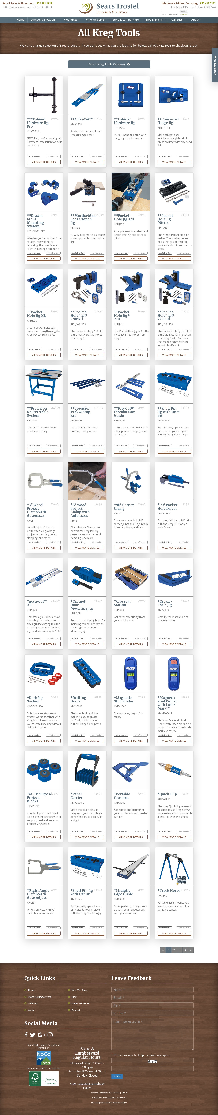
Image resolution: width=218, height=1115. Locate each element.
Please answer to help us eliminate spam (140, 1054)
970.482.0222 (208, 3)
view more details (44, 162)
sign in (124, 1093)
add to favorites (34, 156)
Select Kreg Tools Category (107, 64)
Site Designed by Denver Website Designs (109, 1102)
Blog (74, 996)
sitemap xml (105, 1093)
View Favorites (215, 65)
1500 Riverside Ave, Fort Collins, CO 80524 (27, 7)
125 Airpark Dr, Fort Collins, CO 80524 (193, 7)
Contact (76, 1010)
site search (166, 14)
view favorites (53, 156)
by (174, 14)
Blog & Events (154, 19)
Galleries (177, 19)
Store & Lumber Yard (126, 19)
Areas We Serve (80, 1003)
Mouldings (71, 19)
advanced (183, 14)
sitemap (94, 1093)
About (195, 19)
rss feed (116, 1093)
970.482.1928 (44, 3)
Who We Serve (95, 19)
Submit (117, 1076)
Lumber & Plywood (43, 19)
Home (20, 19)
